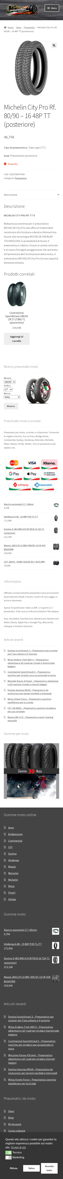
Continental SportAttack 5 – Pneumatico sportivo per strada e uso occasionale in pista (32, 673)
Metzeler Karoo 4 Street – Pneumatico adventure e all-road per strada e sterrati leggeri (33, 683)
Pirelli (11, 892)
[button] (54, 45)
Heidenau (13, 860)
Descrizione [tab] (10, 194)
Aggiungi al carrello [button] (16, 339)
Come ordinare (16, 1130)
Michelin (13, 879)
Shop (18, 27)
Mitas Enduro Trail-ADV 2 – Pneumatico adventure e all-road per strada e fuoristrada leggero (31, 663)
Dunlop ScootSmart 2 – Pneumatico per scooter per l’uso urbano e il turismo (33, 652)
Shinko (12, 899)
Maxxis (12, 866)
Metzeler (13, 873)
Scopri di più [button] (18, 1147)
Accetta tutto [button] (49, 1168)
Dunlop (12, 853)
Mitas (11, 886)
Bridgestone (15, 834)
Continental (15, 840)
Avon (11, 827)
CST (10, 847)
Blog (11, 1117)
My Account (14, 1124)
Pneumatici (29, 27)
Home (11, 27)
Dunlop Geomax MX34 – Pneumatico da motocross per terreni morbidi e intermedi (30, 692)
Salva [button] (31, 1168)
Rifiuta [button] (13, 1168)
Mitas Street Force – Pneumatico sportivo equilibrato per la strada (29, 701)
